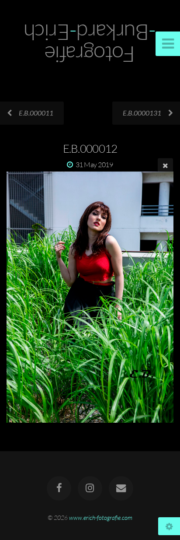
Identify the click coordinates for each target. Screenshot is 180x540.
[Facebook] (59, 488)
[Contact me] (121, 488)
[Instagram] (90, 488)
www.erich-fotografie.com (100, 517)
